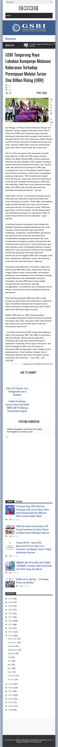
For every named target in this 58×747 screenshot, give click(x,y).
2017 (10, 632)
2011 (10, 699)
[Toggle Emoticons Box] (6, 437)
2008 (10, 710)
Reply (9, 85)
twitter (31, 8)
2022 (10, 613)
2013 (10, 691)
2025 (10, 602)
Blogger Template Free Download (28, 742)
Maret (10, 672)
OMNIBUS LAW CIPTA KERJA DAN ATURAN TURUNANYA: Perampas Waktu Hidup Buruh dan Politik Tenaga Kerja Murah (34, 566)
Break (9, 45)
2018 (10, 628)
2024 (10, 606)
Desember (12, 639)
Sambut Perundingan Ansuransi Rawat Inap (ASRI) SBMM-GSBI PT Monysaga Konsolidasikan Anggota (17, 406)
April (10, 668)
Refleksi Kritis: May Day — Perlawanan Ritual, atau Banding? (32, 581)
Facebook (36, 8)
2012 (10, 695)
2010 (10, 702)
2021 (10, 617)
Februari (12, 676)
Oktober (11, 646)
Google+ (21, 8)
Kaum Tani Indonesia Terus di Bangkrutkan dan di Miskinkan (17, 391)
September (13, 650)
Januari (11, 679)
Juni (10, 661)
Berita (9, 88)
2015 (10, 684)
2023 (10, 610)
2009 (10, 706)
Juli (9, 657)
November (12, 642)
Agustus (11, 653)
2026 (10, 599)
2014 (10, 688)
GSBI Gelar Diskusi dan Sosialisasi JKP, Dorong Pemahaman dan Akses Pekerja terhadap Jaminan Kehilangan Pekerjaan (32, 529)
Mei (9, 664)
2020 (10, 621)
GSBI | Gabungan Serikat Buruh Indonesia (31, 740)
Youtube (26, 8)
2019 (10, 624)
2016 (10, 635)
